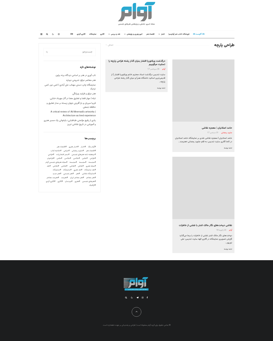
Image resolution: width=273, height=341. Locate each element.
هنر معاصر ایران (76, 177)
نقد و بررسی (115, 34)
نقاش (80, 166)
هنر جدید (56, 173)
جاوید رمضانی (226, 132)
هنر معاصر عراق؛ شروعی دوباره (81, 80)
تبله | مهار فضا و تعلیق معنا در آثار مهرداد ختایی (73, 98)
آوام (230, 230)
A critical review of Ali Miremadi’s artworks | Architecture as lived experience (73, 114)
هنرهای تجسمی (88, 181)
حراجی (66, 150)
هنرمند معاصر (52, 177)
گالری (102, 34)
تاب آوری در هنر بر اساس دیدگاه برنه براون (76, 75)
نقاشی (72, 166)
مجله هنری (90, 166)
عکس (59, 158)
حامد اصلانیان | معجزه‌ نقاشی (217, 128)
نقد (48, 166)
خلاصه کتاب (55, 150)
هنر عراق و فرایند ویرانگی (84, 94)
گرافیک (92, 185)
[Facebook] (147, 298)
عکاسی (76, 158)
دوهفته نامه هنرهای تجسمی (83, 154)
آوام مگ (91, 146)
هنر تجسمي (68, 173)
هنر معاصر (90, 177)
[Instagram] (58, 34)
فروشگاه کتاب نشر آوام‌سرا (179, 34)
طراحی (92, 158)
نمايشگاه (92, 34)
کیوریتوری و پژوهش (135, 34)
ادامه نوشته (228, 148)
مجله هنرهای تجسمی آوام (56, 162)
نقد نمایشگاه (89, 169)
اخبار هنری (73, 146)
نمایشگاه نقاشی (88, 173)
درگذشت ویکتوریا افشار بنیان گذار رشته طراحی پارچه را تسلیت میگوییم (137, 62)
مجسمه (91, 162)
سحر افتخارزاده (62, 154)
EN (71, 34)
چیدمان (68, 181)
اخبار (163, 34)
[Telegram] (137, 298)
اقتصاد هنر (150, 34)
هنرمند (64, 177)
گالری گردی (81, 34)
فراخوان (50, 158)
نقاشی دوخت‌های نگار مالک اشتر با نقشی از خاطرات (205, 225)
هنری (77, 181)
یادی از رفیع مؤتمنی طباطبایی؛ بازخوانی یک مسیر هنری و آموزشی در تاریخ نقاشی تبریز (70, 122)
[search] (47, 52)
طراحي (50, 154)
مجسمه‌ (73, 162)
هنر (77, 173)
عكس (84, 158)
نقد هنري (77, 169)
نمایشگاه (56, 169)
